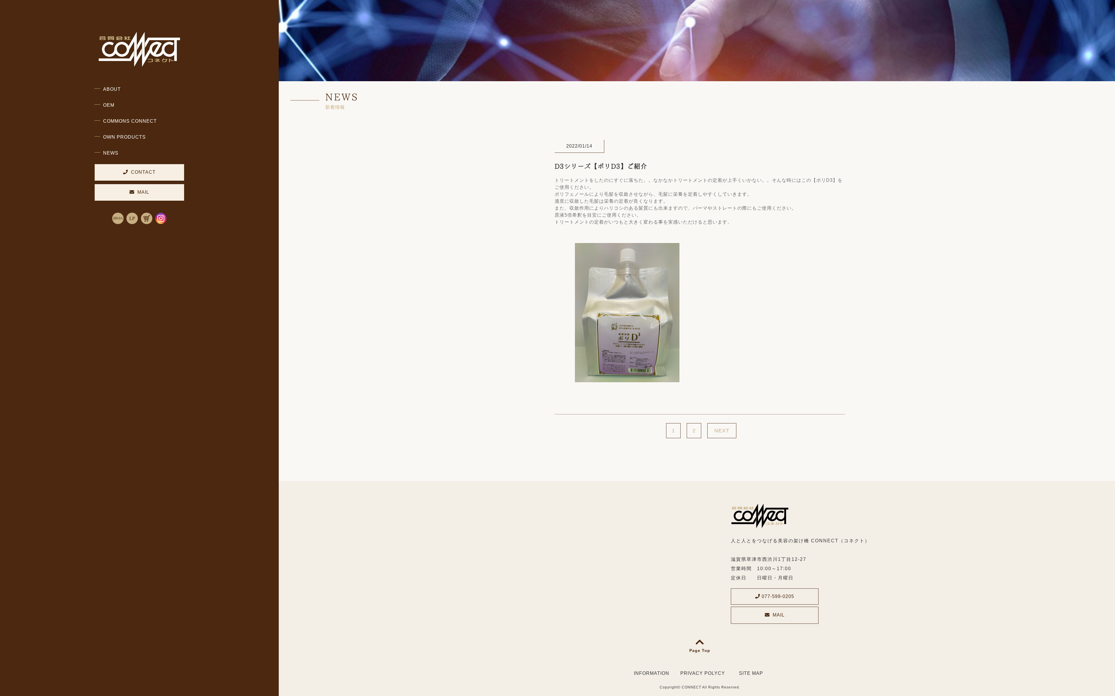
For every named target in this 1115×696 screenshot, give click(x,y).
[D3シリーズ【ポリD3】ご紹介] (627, 378)
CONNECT (691, 687)
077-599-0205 (777, 596)
